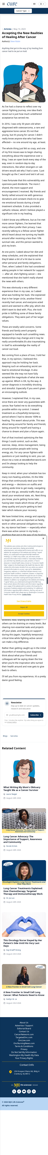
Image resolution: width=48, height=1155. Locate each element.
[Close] (43, 538)
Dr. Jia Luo (10, 898)
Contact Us (24, 1031)
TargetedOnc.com (24, 1037)
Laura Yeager (11, 794)
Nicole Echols (11, 846)
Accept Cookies (24, 614)
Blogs (5, 736)
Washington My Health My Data (24, 1055)
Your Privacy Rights (24, 1058)
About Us (24, 1022)
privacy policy (11, 722)
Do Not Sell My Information (24, 1052)
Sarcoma (14, 736)
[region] (24, 577)
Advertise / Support (24, 1025)
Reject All (24, 607)
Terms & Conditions (24, 1046)
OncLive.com (24, 1040)
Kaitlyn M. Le (11, 999)
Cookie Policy (26, 595)
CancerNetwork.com (24, 1034)
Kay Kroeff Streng (13, 950)
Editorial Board (24, 1028)
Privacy (24, 1049)
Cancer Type (21, 11)
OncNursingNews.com (24, 1043)
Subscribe (34, 715)
